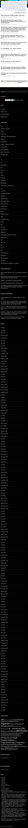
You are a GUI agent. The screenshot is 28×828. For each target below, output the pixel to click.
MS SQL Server (4, 209)
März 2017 (3, 521)
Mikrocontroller (4, 203)
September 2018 (4, 485)
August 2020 (3, 436)
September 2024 (4, 358)
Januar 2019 (3, 475)
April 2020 (3, 446)
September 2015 (4, 565)
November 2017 (4, 506)
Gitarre (2, 170)
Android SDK (4, 141)
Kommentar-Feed (5, 114)
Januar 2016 (3, 557)
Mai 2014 (3, 601)
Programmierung (4, 219)
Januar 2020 (3, 454)
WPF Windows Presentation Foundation (10, 263)
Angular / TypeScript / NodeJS (7, 144)
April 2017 (3, 519)
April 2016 (3, 550)
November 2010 (4, 699)
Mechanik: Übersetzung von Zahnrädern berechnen (12, 283)
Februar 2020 (4, 451)
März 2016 (3, 552)
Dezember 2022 (4, 387)
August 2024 (3, 361)
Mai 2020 (3, 444)
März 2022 (3, 402)
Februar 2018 (4, 498)
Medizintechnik (4, 198)
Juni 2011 (3, 687)
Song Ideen (3, 232)
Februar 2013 (4, 635)
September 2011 (4, 679)
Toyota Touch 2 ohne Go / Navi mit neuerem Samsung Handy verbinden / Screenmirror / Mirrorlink (13, 805)
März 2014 (3, 606)
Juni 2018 (3, 490)
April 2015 (3, 578)
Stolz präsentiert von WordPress (7, 826)
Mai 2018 (3, 493)
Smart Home (3, 229)
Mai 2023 (3, 376)
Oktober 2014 (4, 591)
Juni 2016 (3, 544)
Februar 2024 (4, 366)
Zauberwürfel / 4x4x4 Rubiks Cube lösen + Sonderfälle (13, 792)
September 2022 (4, 392)
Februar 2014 (4, 609)
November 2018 (4, 480)
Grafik (2, 175)
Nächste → (20, 82)
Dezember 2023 (4, 369)
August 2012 (3, 650)
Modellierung (4, 206)
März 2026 (3, 332)
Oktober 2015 (4, 562)
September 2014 (4, 593)
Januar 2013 (3, 637)
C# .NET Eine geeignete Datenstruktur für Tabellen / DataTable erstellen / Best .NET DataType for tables (13, 68)
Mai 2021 (3, 418)
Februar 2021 (4, 423)
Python (2, 221)
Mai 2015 (3, 575)
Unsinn (2, 247)
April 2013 (3, 630)
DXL (2, 167)
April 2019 (3, 467)
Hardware (3, 178)
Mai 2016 (3, 547)
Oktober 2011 (4, 676)
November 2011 (4, 674)
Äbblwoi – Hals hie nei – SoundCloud (9, 812)
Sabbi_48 (3, 311)
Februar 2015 (4, 581)
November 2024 (4, 353)
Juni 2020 (3, 441)
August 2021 (3, 413)
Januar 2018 (3, 500)
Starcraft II (3, 242)
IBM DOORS (3, 183)
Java (2, 188)
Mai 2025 (3, 343)
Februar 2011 (4, 694)
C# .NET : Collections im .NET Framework (11, 61)
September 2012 (4, 648)
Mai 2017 (3, 516)
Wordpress (3, 260)
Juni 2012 (3, 656)
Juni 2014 (3, 599)
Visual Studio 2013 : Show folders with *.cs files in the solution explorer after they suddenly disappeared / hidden (14, 56)
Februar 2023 (4, 384)
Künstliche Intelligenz (5, 193)
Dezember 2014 (4, 586)
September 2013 (4, 622)
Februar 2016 (4, 555)
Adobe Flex (3, 134)
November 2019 (4, 456)
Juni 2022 (3, 397)
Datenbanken (4, 165)
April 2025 (3, 345)
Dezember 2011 (4, 671)
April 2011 (3, 689)
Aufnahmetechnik (5, 149)
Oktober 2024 (4, 356)
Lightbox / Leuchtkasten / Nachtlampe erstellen (11, 280)
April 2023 (3, 379)
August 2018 (3, 487)
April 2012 (3, 661)
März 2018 (3, 495)
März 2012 (3, 663)
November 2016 (4, 531)
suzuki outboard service (6, 297)
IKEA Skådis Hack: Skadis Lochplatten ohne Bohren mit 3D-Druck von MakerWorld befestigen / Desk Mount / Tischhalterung (14, 287)
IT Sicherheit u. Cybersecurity (7, 185)
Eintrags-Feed (4, 111)
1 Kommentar (8, 58)
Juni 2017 (3, 513)
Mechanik (3, 196)
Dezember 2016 (4, 529)
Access (2, 131)
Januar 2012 (3, 668)
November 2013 (4, 617)
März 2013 (3, 632)
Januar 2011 (3, 697)
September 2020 (4, 433)
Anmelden (3, 109)
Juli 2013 (3, 625)
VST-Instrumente (4, 252)
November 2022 (4, 389)
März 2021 (3, 420)
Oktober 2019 (4, 459)
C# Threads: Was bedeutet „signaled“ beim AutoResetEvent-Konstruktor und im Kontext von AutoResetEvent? (13, 21)
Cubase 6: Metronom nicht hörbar (9, 808)
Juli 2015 (3, 570)
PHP (2, 216)
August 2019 (3, 462)
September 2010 (4, 702)
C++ (2, 162)
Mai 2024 (3, 363)
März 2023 (3, 382)
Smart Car (3, 227)
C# (1, 159)
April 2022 (3, 400)
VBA (2, 250)
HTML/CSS (3, 180)
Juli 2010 (3, 707)
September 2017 (4, 508)
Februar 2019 (4, 472)
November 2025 (4, 335)
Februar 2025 (4, 348)
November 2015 (4, 560)
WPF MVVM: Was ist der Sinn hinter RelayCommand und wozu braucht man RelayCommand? (14, 43)
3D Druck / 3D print (5, 128)
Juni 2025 (3, 340)
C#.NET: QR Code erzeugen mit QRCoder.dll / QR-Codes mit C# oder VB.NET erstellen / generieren (13, 15)
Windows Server (4, 258)
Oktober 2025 (4, 338)
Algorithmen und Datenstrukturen (8, 136)
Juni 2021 (3, 415)
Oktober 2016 (4, 534)
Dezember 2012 (4, 640)
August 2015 (3, 568)
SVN (2, 245)
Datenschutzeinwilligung (21, 9)
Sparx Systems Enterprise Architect (8, 234)
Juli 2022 (3, 394)
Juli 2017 (3, 511)
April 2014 (3, 604)
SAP (2, 224)
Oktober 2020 (4, 431)
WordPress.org (4, 116)
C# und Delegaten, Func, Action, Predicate (11, 48)
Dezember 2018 (4, 477)
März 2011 (3, 692)
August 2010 (3, 705)
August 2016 (3, 539)
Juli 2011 (3, 684)
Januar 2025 (3, 350)
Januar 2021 (3, 425)
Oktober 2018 (4, 482)
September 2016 (4, 537)
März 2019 (3, 469)
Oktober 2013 (4, 619)
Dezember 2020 (4, 428)
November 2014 (4, 588)
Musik (2, 211)
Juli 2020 (3, 438)
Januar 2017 (3, 526)
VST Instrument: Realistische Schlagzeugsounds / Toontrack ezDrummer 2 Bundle (12, 317)
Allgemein (3, 139)
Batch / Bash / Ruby (5, 152)
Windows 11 (3, 255)
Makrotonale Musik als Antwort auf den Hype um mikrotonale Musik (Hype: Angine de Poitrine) (14, 277)
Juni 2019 (3, 464)
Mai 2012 (3, 658)
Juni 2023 (3, 374)
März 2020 (3, 449)
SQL (2, 240)
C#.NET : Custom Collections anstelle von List (13, 37)
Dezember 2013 (4, 614)
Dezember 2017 (4, 503)
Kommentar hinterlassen (12, 17)
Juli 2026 (3, 327)
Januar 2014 (3, 612)
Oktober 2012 (4, 645)
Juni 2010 (3, 710)
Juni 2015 (3, 573)
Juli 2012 (3, 653)
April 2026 (3, 330)
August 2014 (3, 596)
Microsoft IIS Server (5, 201)
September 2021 (4, 410)
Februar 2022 (4, 405)
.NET (2, 126)
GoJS (2, 172)
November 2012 (4, 643)
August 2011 (3, 681)
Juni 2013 (3, 627)
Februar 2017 (4, 524)
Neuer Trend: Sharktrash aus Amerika (9, 803)
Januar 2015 (3, 583)
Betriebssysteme (4, 154)
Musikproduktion (4, 214)
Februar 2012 (4, 666)
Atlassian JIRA (4, 146)
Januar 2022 (3, 407)
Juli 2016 (3, 542)
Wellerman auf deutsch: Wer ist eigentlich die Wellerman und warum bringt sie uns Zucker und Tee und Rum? (14, 308)
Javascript (3, 190)
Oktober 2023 (4, 371)
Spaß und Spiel (4, 237)
